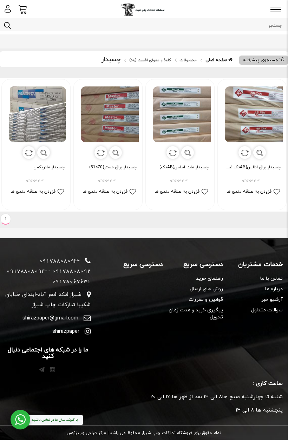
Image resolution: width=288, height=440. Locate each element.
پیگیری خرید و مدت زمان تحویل (196, 314)
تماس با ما (271, 278)
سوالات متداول (267, 310)
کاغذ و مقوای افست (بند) (150, 60)
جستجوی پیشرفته (261, 60)
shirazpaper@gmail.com (50, 318)
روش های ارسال (206, 289)
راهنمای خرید (209, 278)
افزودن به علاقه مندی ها (250, 191)
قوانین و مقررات (206, 299)
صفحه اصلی (216, 60)
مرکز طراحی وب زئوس (86, 433)
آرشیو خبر (272, 299)
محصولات (188, 60)
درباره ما (274, 289)
